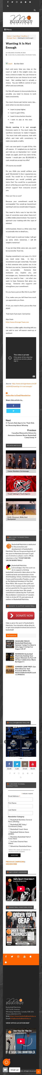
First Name (12, 803)
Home (9, 36)
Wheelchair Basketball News (20, 846)
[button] (6, 742)
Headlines (24, 36)
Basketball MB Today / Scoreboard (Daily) (17, 825)
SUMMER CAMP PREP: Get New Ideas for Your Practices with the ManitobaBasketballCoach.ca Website (25, 670)
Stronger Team (11, 38)
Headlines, (20, 55)
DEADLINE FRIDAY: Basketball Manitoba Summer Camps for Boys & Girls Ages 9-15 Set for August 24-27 (25, 645)
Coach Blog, (12, 55)
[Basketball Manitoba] (21, 19)
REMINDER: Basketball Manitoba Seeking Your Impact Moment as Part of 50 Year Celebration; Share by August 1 (25, 658)
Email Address (14, 796)
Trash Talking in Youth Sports (19, 494)
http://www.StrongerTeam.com (17, 322)
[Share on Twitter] (13, 411)
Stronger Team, (30, 55)
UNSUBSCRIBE (11, 864)
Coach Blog (16, 36)
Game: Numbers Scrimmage (18, 471)
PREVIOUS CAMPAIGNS (15, 862)
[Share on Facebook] (13, 406)
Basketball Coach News (19, 829)
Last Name (12, 810)
